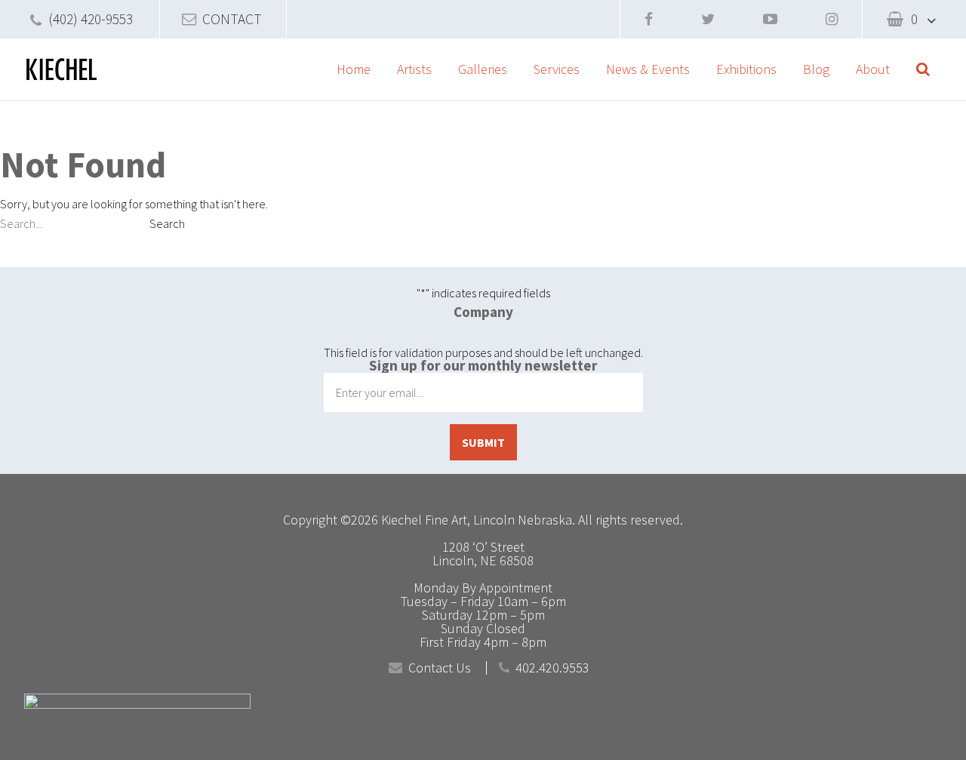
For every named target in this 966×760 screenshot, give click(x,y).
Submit (483, 442)
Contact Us (439, 668)
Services (557, 69)
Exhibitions (746, 69)
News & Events (648, 69)
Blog (816, 69)
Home (354, 69)
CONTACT (232, 19)
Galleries (482, 69)
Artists (414, 69)
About (873, 69)
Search (167, 223)
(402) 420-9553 (90, 19)
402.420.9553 (552, 668)
